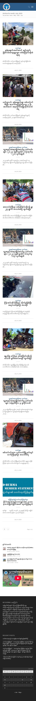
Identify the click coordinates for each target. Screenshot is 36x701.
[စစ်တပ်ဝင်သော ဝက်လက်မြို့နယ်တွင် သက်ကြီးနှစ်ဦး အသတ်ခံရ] (18, 435)
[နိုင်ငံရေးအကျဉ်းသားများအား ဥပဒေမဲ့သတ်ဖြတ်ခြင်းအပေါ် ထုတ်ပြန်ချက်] (18, 487)
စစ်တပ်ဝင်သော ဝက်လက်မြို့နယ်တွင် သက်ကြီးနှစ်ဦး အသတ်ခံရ (18, 453)
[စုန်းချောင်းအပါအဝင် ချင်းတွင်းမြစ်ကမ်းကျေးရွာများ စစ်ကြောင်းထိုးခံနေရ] (18, 33)
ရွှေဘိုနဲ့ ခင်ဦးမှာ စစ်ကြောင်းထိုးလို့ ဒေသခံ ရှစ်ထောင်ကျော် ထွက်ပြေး (18, 357)
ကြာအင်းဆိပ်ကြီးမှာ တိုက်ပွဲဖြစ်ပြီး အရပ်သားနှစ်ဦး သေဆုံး (18, 303)
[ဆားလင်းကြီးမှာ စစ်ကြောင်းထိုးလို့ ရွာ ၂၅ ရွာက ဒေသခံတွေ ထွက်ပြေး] (18, 190)
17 (4, 682)
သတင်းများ (18, 48)
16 (31, 679)
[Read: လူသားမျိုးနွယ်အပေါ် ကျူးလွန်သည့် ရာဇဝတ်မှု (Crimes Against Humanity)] (4, 560)
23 (31, 682)
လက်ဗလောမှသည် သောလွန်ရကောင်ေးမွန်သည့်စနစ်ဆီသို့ (15, 638)
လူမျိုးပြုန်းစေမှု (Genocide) (13, 554)
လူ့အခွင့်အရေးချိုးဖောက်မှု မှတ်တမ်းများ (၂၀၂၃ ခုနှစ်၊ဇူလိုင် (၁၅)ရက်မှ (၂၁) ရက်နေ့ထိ (18, 151)
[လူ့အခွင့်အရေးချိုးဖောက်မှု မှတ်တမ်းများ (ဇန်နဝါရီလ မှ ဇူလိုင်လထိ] (18, 387)
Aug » (20, 692)
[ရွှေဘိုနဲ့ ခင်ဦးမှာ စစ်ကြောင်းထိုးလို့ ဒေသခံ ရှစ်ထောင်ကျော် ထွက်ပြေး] (18, 339)
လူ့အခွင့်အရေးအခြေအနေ (15, 147)
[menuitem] (28, 7)
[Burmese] (15, 7)
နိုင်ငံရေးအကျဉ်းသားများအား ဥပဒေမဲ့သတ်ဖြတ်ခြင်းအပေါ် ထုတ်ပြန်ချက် (18, 503)
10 (4, 679)
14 (22, 679)
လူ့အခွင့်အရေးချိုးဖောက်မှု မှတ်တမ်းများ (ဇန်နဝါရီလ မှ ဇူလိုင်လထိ (18, 401)
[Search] (28, 7)
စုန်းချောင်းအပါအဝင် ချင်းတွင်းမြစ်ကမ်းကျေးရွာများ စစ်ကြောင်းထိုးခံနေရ (18, 52)
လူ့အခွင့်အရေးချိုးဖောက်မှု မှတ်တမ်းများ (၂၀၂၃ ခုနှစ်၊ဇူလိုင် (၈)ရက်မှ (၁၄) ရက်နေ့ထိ (18, 253)
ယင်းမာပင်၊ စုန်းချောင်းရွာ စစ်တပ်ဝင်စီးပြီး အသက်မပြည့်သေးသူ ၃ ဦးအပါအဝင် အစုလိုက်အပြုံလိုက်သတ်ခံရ (18, 105)
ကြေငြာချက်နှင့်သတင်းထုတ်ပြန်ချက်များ (18, 499)
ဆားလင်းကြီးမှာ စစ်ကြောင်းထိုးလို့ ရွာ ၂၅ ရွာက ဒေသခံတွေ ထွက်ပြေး (18, 208)
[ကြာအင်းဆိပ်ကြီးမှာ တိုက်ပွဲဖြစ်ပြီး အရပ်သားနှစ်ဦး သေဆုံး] (18, 287)
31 (4, 688)
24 (4, 685)
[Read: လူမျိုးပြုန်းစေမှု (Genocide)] (4, 555)
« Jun (15, 692)
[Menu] (32, 6)
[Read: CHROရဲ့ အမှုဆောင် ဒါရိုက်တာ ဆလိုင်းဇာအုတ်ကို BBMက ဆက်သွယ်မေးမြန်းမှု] (4, 548)
